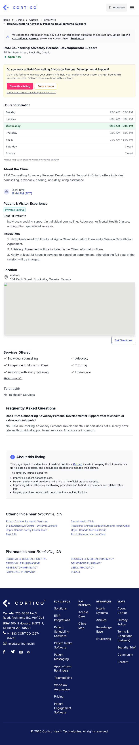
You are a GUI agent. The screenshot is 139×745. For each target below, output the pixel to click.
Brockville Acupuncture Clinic (88, 534)
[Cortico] (20, 7)
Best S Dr (11, 534)
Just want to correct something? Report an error (31, 92)
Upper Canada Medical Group (88, 529)
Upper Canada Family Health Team (26, 529)
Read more (77, 38)
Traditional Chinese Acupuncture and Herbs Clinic (100, 525)
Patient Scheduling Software (61, 631)
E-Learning (103, 639)
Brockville (50, 19)
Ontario (33, 19)
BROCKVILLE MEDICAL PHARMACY (92, 558)
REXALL (76, 571)
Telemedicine (63, 677)
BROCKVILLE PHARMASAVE (23, 563)
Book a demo (46, 86)
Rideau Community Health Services (26, 521)
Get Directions (123, 340)
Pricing (59, 696)
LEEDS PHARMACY (82, 567)
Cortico (77, 464)
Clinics (20, 19)
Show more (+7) (13, 378)
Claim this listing (20, 86)
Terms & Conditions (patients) (124, 636)
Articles (101, 620)
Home (6, 19)
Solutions (60, 608)
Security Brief (126, 647)
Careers (122, 662)
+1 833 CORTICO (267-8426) (23, 636)
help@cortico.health (21, 643)
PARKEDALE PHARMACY (21, 571)
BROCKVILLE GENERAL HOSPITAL (26, 558)
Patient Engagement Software (62, 708)
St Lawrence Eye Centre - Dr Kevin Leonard (31, 525)
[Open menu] (132, 8)
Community (125, 654)
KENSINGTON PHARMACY (22, 567)
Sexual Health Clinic (82, 521)
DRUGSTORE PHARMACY (86, 563)
